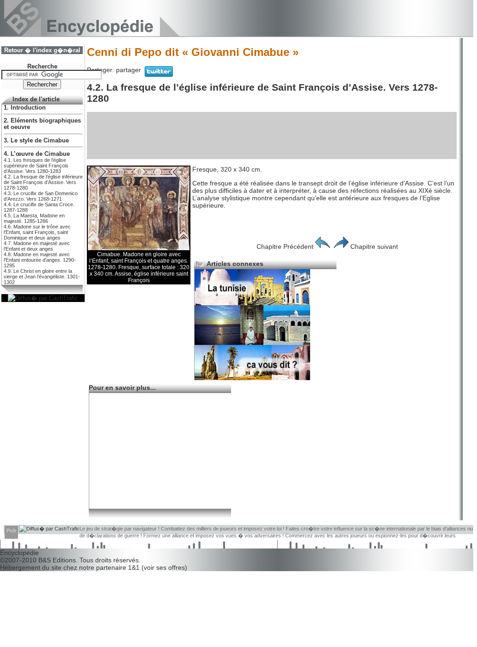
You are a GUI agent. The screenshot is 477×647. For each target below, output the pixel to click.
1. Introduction (25, 108)
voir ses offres (164, 567)
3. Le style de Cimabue (36, 140)
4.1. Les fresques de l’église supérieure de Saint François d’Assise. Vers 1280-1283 (36, 165)
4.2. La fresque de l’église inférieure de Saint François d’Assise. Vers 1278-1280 (43, 182)
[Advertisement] (272, 135)
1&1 (134, 567)
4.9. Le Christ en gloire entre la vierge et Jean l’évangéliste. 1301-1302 (42, 276)
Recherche (42, 66)
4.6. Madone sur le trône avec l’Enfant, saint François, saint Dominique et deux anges (37, 232)
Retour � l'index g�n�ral (42, 50)
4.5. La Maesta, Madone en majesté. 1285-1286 (34, 218)
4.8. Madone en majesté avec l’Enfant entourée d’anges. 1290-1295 (40, 260)
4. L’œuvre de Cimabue (37, 154)
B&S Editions (57, 560)
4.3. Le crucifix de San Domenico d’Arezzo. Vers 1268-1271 (41, 196)
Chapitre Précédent (285, 246)
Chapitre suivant (374, 246)
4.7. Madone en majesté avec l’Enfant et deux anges (37, 246)
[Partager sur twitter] (159, 74)
